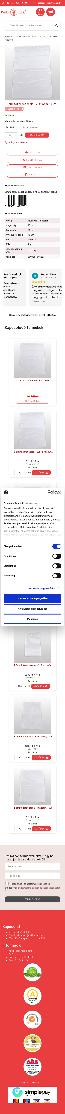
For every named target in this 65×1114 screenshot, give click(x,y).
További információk (32, 401)
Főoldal (8, 36)
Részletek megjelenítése (41, 588)
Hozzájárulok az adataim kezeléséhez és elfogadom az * (32, 887)
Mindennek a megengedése (32, 598)
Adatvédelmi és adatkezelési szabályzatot (39, 888)
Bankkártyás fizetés (18, 960)
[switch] (57, 556)
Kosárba (35, 135)
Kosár (50, 14)
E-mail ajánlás (34, 167)
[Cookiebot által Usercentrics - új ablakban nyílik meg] (47, 492)
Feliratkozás (32, 899)
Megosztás (33, 175)
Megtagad (32, 619)
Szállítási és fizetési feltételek (23, 957)
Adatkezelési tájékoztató (20, 951)
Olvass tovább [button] (16, 301)
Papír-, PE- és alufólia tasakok (31, 36)
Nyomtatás (34, 153)
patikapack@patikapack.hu (50, 3)
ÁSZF (11, 954)
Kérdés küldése (33, 160)
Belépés (40, 14)
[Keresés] (56, 25)
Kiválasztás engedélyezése (32, 608)
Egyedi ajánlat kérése (16, 142)
